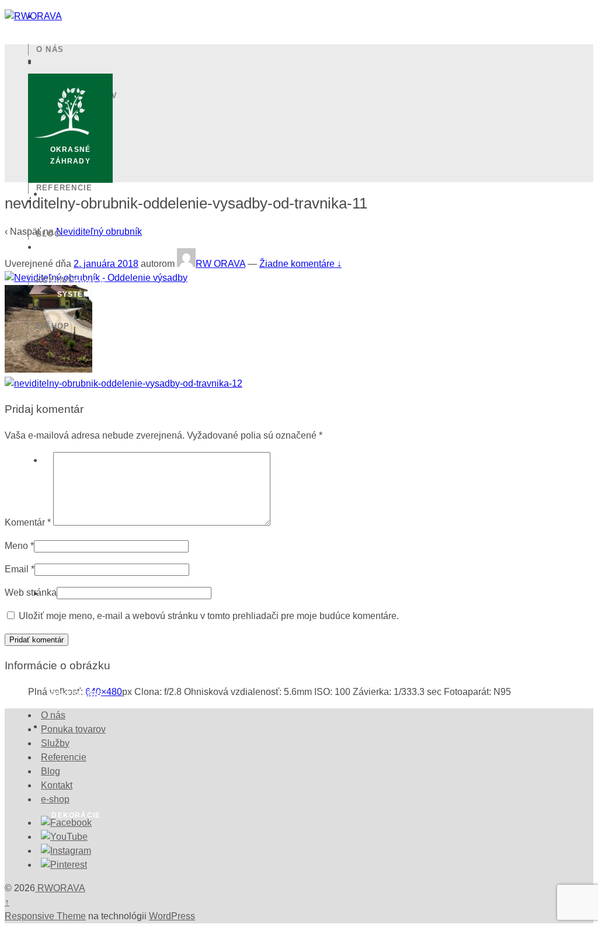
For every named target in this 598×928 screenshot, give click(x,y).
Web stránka (31, 592)
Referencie (64, 187)
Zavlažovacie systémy (76, 288)
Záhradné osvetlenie (76, 688)
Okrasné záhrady (70, 155)
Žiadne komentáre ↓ (300, 264)
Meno (16, 546)
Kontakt (56, 280)
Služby (53, 141)
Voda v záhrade (76, 422)
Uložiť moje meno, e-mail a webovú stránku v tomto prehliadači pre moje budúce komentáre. (209, 616)
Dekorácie (75, 815)
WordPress (172, 916)
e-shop (53, 326)
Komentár (28, 522)
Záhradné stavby (76, 555)
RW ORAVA (220, 264)
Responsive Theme (45, 916)
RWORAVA (60, 888)
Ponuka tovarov (77, 95)
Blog (48, 234)
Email (17, 569)
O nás (50, 49)
